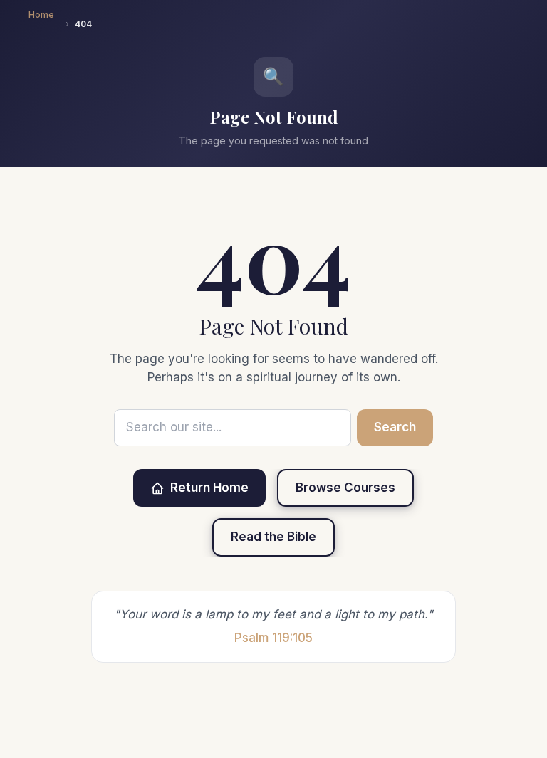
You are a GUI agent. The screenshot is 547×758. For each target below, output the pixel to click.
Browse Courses (345, 487)
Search (395, 427)
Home (41, 14)
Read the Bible (273, 537)
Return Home (209, 487)
